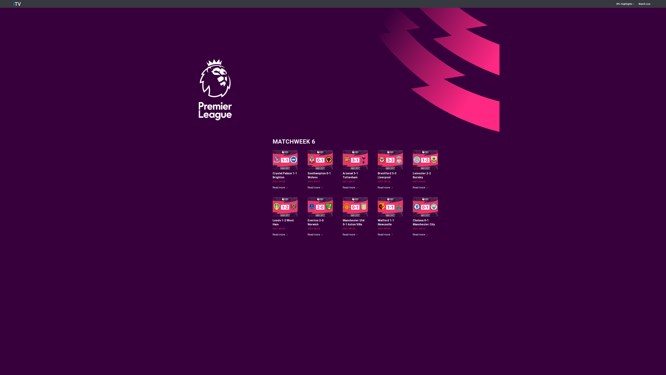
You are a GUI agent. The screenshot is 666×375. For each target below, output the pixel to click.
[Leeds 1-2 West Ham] (285, 207)
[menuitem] (625, 4)
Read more (279, 187)
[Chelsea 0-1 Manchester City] (425, 207)
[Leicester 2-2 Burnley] (425, 160)
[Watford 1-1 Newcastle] (390, 207)
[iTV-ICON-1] (17, 4)
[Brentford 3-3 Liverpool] (390, 160)
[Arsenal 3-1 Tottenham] (355, 160)
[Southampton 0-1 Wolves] (320, 160)
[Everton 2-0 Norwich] (320, 207)
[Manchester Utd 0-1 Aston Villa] (355, 207)
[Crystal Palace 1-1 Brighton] (285, 160)
